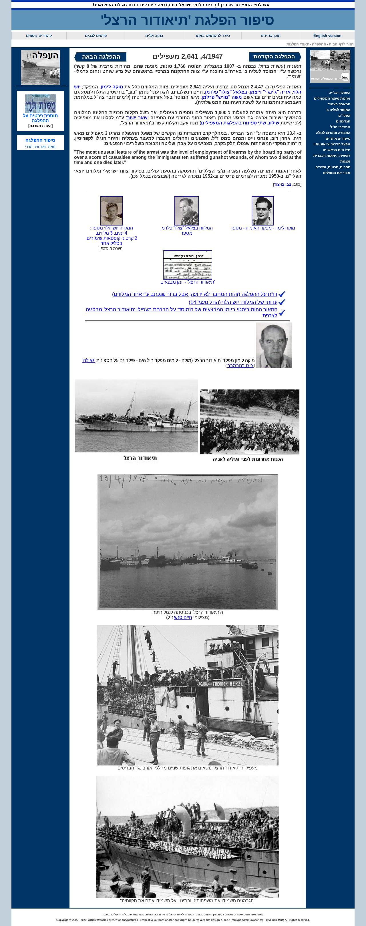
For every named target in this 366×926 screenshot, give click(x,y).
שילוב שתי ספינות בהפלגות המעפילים (240, 122)
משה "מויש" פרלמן (222, 97)
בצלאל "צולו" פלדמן (226, 92)
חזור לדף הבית (341, 44)
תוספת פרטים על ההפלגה (40, 118)
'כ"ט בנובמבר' (240, 365)
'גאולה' (88, 360)
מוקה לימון (112, 86)
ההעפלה (319, 44)
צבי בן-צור (282, 184)
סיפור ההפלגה (40, 140)
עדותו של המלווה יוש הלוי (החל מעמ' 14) (233, 302)
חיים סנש (183, 617)
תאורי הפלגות (298, 44)
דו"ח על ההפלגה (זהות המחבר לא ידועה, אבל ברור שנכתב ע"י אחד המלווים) (194, 294)
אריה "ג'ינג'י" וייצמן (270, 92)
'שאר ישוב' (137, 117)
